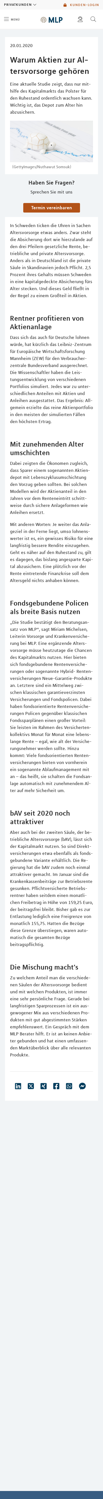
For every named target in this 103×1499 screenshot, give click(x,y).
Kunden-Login (84, 5)
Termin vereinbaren (51, 207)
